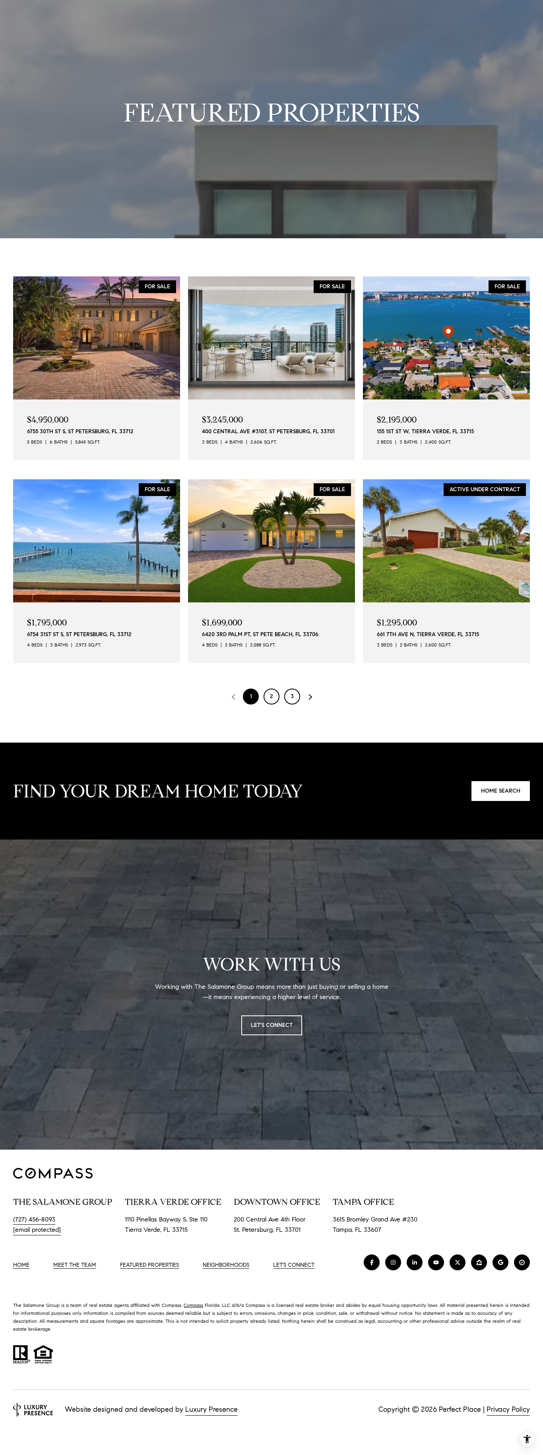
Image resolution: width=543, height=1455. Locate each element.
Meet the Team (74, 1265)
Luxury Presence (211, 1409)
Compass (193, 1305)
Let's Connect (293, 1265)
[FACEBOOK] (372, 1262)
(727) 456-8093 (34, 1219)
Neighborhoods (226, 1265)
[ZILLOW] (479, 1262)
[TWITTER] (457, 1262)
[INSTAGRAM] (393, 1262)
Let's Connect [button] (272, 1025)
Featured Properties (149, 1265)
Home (21, 1265)
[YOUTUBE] (436, 1262)
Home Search (500, 790)
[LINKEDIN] (415, 1262)
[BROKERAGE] (522, 1262)
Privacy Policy (508, 1409)
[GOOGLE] (500, 1262)
